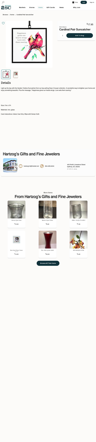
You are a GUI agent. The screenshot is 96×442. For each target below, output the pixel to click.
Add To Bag (79, 35)
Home (12, 15)
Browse (5, 15)
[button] (3, 2)
